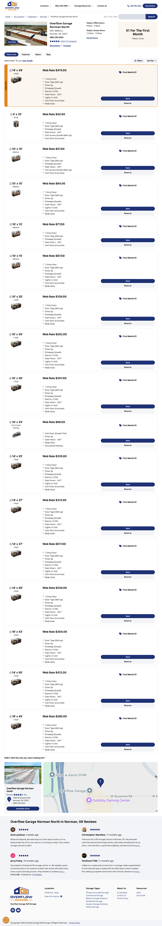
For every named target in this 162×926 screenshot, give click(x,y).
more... (62, 871)
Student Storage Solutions (97, 904)
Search (151, 16)
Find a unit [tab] (11, 54)
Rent (128, 98)
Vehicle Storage (92, 907)
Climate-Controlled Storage (97, 892)
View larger (12, 42)
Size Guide (27, 60)
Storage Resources (82, 6)
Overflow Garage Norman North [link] (64, 16)
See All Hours (92, 38)
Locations (44, 6)
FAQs (139, 892)
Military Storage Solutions (97, 898)
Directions (55, 45)
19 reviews (37, 874)
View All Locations (53, 896)
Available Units (23, 808)
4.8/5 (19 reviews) (69, 41)
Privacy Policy (122, 898)
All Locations (19, 16)
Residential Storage (94, 901)
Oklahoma (32, 16)
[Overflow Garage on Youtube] (18, 910)
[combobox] (131, 16)
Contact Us (102, 6)
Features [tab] (26, 54)
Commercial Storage (94, 895)
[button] (9, 799)
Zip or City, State (110, 16)
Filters (140, 61)
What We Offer (61, 6)
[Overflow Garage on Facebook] (12, 910)
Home (7, 16)
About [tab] (38, 54)
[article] (22, 787)
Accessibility (122, 892)
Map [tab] (48, 54)
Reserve (127, 103)
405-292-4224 (135, 6)
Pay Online (150, 6)
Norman (43, 16)
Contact (67, 45)
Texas (56, 892)
